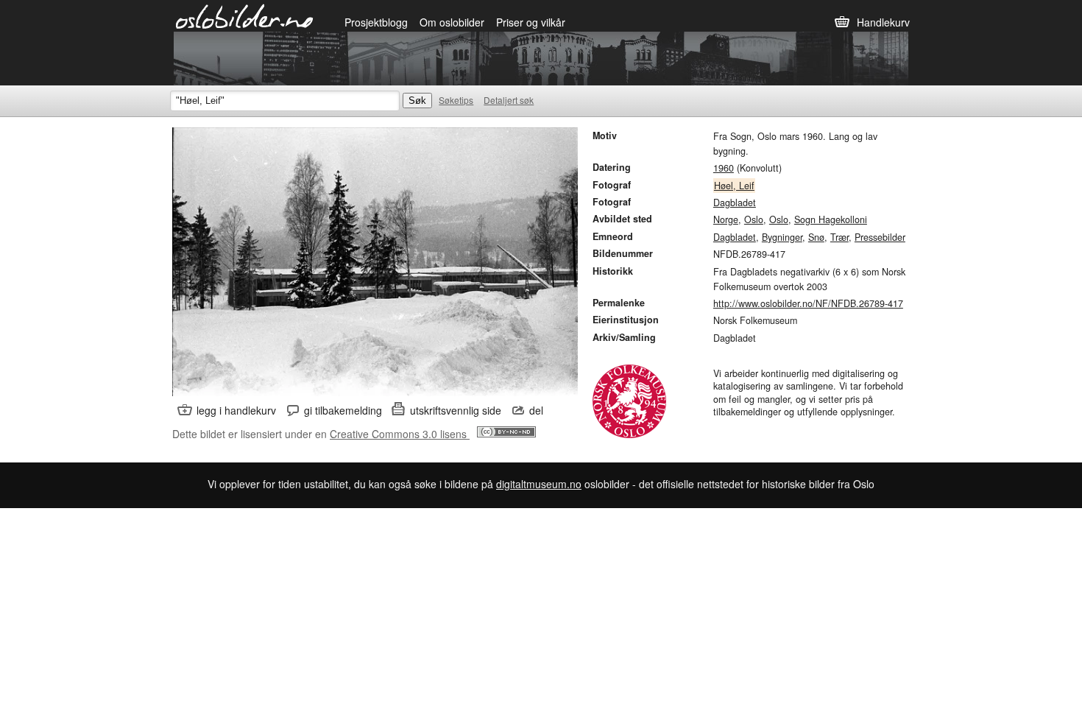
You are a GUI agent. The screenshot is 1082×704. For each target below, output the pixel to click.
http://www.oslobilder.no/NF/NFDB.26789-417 (808, 303)
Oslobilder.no (244, 15)
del (536, 410)
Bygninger (782, 237)
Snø (816, 237)
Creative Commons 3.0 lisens (400, 433)
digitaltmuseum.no (538, 483)
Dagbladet (734, 202)
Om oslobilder (452, 22)
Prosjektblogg (376, 22)
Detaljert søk (509, 100)
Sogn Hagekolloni (830, 219)
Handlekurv (883, 22)
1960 (723, 168)
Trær (839, 237)
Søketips (456, 100)
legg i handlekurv (236, 410)
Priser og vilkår (530, 22)
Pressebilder (880, 237)
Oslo (753, 219)
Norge (725, 219)
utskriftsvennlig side (455, 410)
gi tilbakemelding (343, 410)
